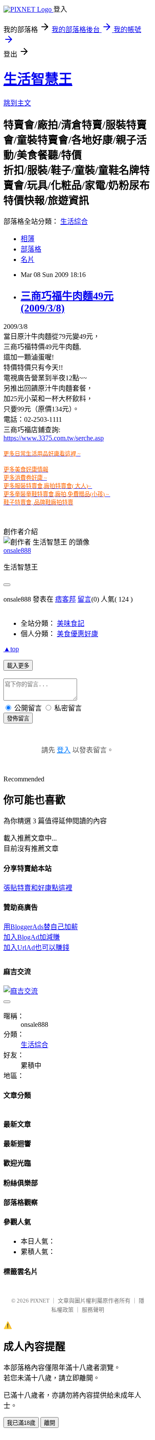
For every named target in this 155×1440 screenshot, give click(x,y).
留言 (84, 599)
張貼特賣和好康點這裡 (37, 888)
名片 (27, 259)
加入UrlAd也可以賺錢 (36, 947)
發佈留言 (18, 718)
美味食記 (70, 623)
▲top (11, 649)
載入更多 (18, 666)
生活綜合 (74, 221)
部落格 (31, 249)
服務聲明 (93, 1309)
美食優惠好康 (77, 633)
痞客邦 (65, 599)
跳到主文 (17, 103)
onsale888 (17, 550)
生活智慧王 (37, 79)
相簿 (27, 238)
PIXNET (40, 1300)
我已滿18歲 (21, 1423)
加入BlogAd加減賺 (31, 937)
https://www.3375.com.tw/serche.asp (53, 438)
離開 (49, 1423)
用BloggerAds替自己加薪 (40, 926)
